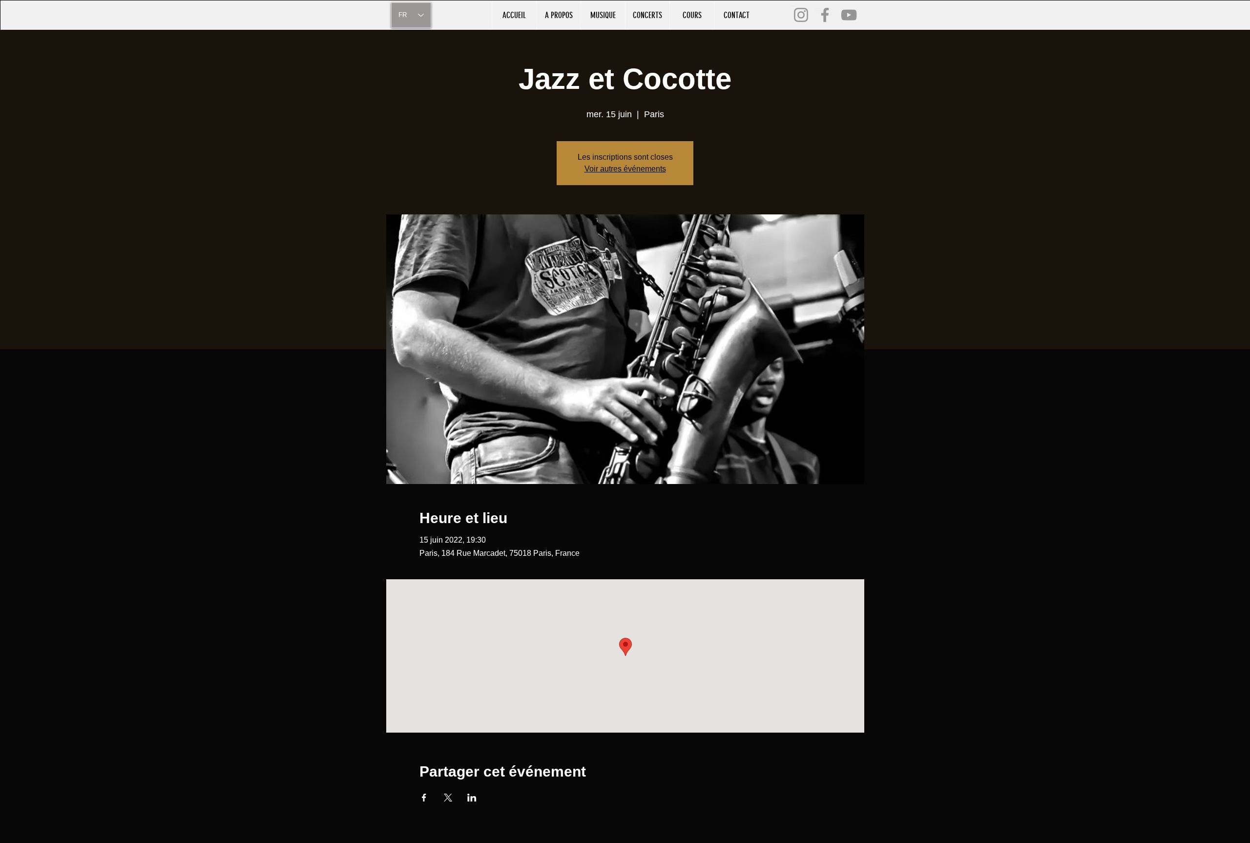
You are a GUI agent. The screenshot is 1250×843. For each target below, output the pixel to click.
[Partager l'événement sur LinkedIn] (472, 797)
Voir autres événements (625, 169)
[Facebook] (824, 14)
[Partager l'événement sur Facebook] (424, 797)
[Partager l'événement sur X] (448, 797)
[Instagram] (801, 14)
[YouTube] (848, 14)
